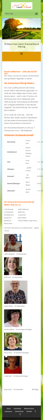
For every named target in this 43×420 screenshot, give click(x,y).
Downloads (17, 409)
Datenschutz (19, 411)
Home (9, 409)
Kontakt (29, 411)
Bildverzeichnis (29, 409)
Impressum (8, 411)
